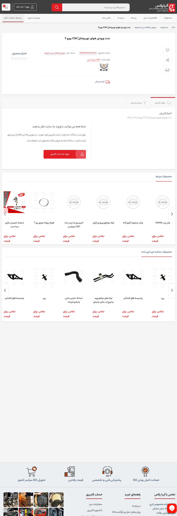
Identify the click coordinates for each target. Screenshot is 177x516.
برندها (133, 18)
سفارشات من (95, 505)
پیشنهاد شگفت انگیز (13, 18)
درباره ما (121, 18)
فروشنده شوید (33, 18)
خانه (173, 27)
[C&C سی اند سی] (104, 67)
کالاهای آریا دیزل (150, 18)
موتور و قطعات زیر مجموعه (54, 53)
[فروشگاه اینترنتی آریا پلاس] (162, 7)
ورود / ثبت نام (23, 7)
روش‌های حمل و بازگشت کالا (126, 512)
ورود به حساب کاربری (59, 154)
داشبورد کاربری (94, 511)
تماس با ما (106, 18)
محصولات (168, 18)
